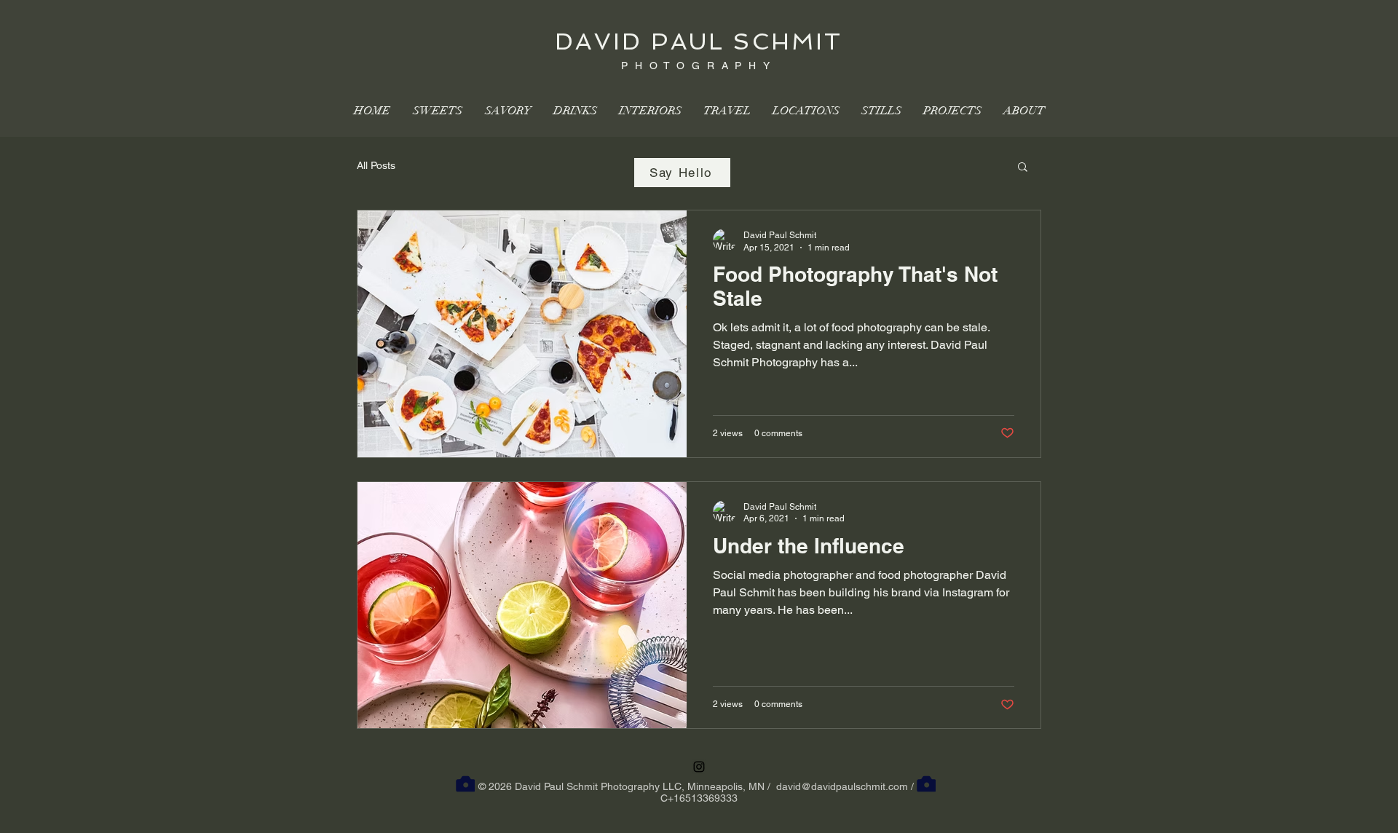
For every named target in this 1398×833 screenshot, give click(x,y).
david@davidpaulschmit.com (842, 786)
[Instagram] (699, 766)
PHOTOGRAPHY (699, 65)
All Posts (376, 165)
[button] (1023, 167)
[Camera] (465, 783)
